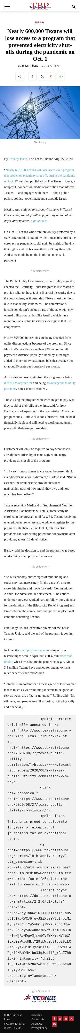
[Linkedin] (65, 1018)
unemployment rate (32, 650)
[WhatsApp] (61, 77)
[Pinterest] (51, 77)
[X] (42, 77)
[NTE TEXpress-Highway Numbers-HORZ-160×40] (40, 998)
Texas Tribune (30, 65)
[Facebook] (32, 77)
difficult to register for (18, 383)
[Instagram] (60, 1018)
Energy (39, 22)
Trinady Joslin (18, 159)
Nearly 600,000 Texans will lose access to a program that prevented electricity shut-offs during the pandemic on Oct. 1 (39, 175)
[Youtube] (54, 1024)
